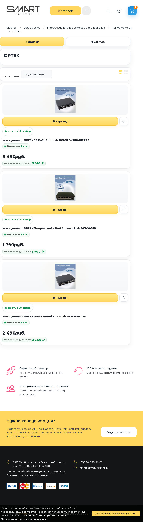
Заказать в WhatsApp (18, 131)
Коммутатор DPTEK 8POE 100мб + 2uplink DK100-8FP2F (44, 316)
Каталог (65, 11)
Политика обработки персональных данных (35, 471)
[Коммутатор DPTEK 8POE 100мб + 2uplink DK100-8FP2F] (65, 276)
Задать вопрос (119, 432)
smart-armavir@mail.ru (94, 467)
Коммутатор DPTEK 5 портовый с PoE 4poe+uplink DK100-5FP (49, 228)
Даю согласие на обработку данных (115, 513)
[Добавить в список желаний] (123, 121)
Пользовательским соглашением (24, 519)
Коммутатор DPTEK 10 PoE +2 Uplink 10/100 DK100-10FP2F (45, 140)
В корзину (60, 121)
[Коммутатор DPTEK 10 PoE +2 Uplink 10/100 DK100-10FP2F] (65, 100)
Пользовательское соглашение (27, 475)
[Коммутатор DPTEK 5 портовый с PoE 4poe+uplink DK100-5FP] (65, 188)
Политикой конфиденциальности (45, 515)
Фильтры (98, 41)
